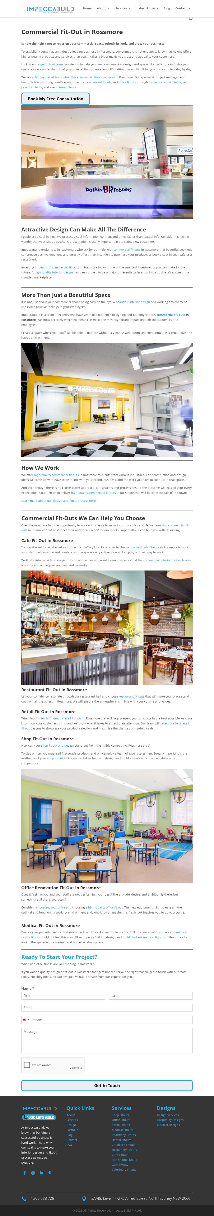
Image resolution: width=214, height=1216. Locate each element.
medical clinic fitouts (166, 82)
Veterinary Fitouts (124, 1170)
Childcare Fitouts (123, 1145)
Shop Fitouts (120, 1115)
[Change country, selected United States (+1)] (25, 1020)
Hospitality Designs (170, 1120)
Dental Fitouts (121, 1140)
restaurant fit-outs (131, 696)
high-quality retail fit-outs (64, 718)
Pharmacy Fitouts (124, 1135)
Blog (167, 8)
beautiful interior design (133, 302)
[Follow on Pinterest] (49, 1173)
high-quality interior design (53, 272)
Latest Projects (147, 8)
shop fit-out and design (57, 745)
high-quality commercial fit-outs (56, 475)
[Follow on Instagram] (33, 1173)
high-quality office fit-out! (106, 907)
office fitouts (127, 82)
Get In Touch (107, 1085)
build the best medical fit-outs (144, 937)
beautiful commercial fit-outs (58, 267)
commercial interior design (162, 560)
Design (71, 1125)
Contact (181, 8)
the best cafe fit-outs (144, 547)
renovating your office (50, 907)
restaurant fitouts (99, 82)
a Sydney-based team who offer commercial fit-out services (73, 77)
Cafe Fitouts (120, 1155)
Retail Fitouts (121, 1125)
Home (87, 8)
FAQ (69, 1145)
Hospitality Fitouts (124, 1150)
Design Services (168, 1115)
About (101, 8)
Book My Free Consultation (55, 99)
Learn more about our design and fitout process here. (59, 501)
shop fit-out (55, 758)
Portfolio (72, 1130)
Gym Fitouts (120, 1164)
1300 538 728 (42, 1198)
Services (72, 1120)
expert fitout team (50, 64)
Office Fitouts (121, 1120)
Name (27, 988)
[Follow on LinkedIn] (41, 1173)
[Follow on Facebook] (24, 1173)
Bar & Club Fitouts (124, 1160)
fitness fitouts (66, 87)
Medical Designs (168, 1125)
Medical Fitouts (122, 1130)
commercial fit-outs (126, 250)
